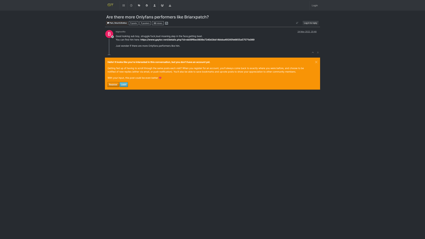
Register (113, 84)
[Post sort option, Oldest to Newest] (297, 23)
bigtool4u (121, 31)
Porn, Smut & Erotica (118, 23)
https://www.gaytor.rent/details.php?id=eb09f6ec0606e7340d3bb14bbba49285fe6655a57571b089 (197, 39)
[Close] (316, 62)
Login (123, 84)
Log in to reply (310, 23)
